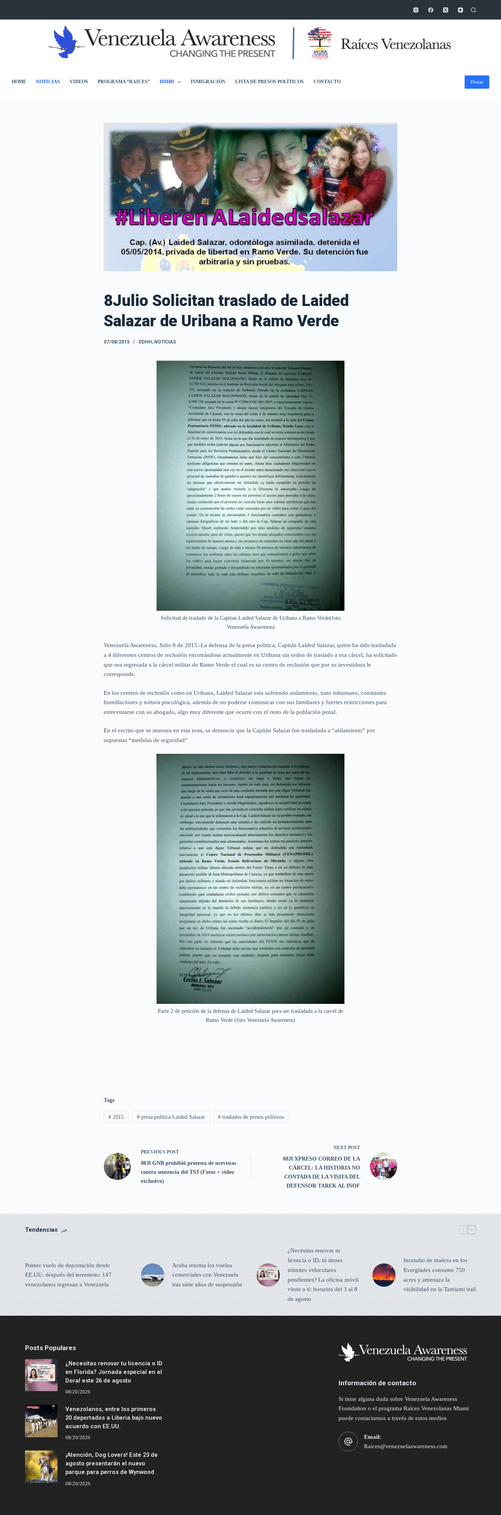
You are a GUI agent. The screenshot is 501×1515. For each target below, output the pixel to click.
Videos (79, 81)
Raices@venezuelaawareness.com (405, 1446)
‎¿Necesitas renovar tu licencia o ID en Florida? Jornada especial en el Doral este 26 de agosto (113, 1372)
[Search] (473, 10)
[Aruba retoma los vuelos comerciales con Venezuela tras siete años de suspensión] (152, 1275)
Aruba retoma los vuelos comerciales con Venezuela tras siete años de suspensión (207, 1275)
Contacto (327, 81)
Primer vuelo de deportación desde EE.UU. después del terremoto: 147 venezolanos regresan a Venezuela (68, 1275)
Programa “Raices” (124, 81)
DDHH (167, 81)
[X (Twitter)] (445, 10)
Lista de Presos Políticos (269, 81)
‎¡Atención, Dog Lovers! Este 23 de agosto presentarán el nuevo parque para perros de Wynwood (111, 1463)
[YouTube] (460, 10)
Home (19, 81)
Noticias (48, 81)
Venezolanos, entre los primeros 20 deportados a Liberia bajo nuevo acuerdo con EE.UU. (113, 1418)
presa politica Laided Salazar (171, 1117)
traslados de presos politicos (251, 1117)
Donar (476, 82)
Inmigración (208, 81)
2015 (116, 1117)
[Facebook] (430, 10)
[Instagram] (415, 10)
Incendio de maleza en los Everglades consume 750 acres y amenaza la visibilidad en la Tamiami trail (440, 1274)
